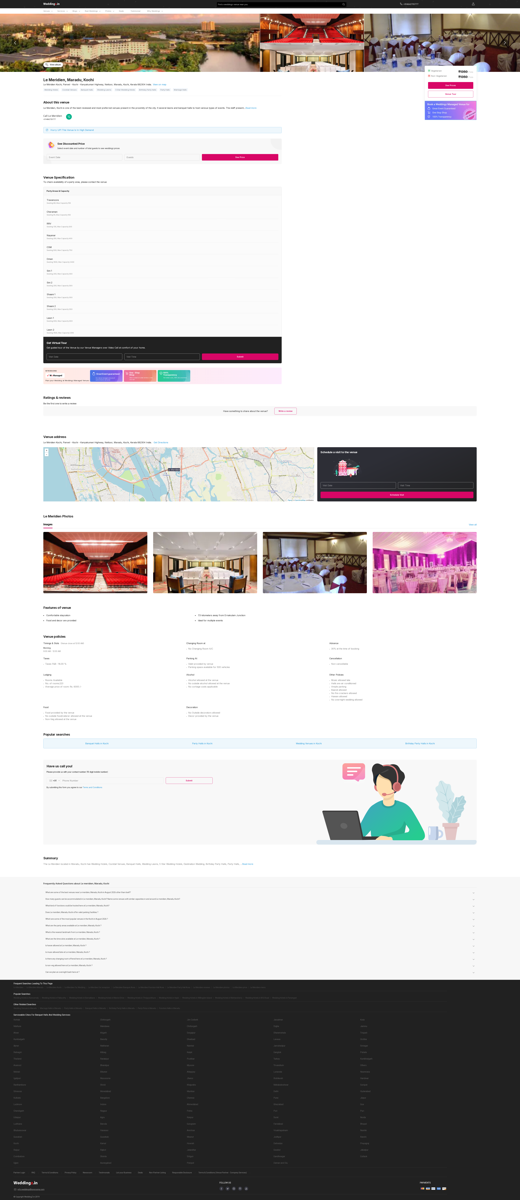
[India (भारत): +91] (468, 39)
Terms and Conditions (504, 1186)
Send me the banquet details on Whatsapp (484, 46)
